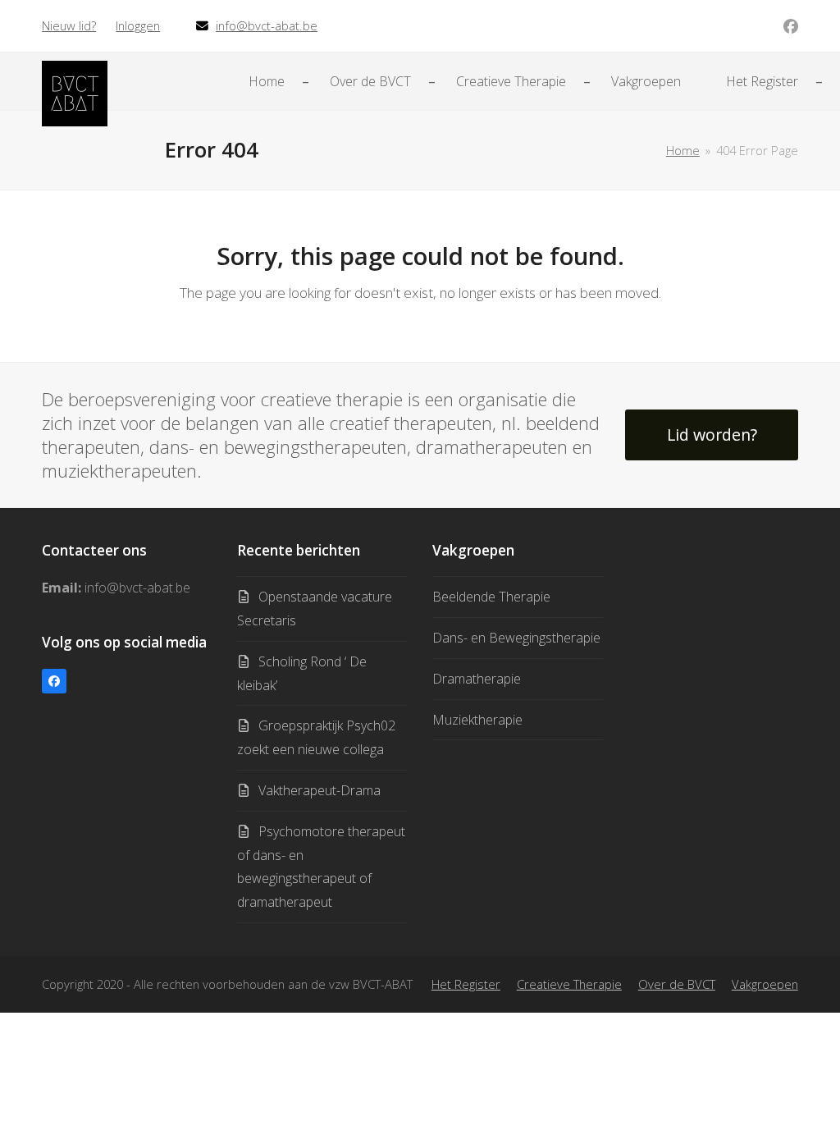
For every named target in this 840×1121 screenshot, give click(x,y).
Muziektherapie (477, 720)
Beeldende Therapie (491, 597)
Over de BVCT (676, 984)
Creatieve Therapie (569, 984)
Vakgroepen (765, 984)
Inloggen (138, 25)
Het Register (465, 984)
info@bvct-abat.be (266, 25)
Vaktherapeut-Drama (319, 790)
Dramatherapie (476, 679)
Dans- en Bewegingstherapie (516, 638)
